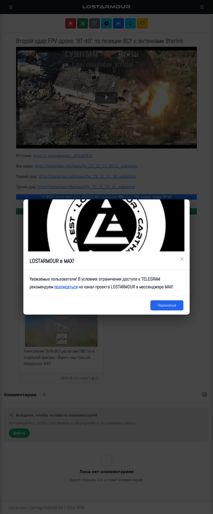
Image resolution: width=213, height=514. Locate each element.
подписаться (66, 287)
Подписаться (167, 305)
